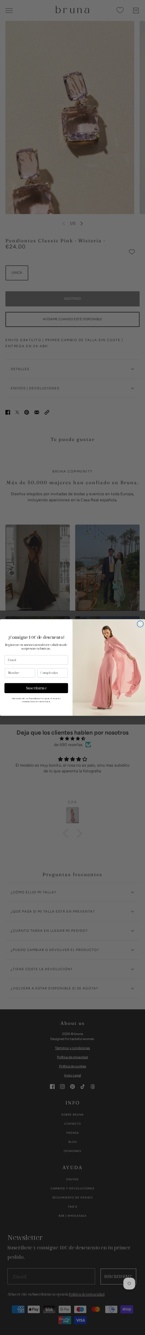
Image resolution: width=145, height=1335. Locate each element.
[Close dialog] (140, 624)
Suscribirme (36, 688)
